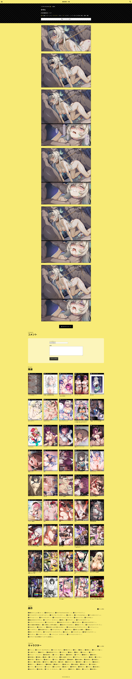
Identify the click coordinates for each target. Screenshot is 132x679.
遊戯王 (89, 629)
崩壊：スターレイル (47, 15)
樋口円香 (94, 669)
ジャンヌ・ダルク (58, 650)
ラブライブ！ (71, 620)
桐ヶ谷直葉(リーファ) (66, 657)
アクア (78, 654)
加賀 (92, 657)
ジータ (31, 666)
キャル (90, 666)
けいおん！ (42, 627)
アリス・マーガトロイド (52, 669)
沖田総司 (96, 659)
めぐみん (85, 652)
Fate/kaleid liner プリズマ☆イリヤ (77, 627)
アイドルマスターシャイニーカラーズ (63, 617)
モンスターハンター (43, 634)
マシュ (32, 650)
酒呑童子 (64, 659)
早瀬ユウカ (68, 650)
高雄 (46, 657)
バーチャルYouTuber (81, 615)
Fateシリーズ (79, 617)
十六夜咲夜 (93, 664)
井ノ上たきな (58, 666)
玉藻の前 (88, 659)
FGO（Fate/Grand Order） (64, 612)
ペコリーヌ (88, 662)
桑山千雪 (55, 662)
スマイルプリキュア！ (58, 629)
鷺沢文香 (94, 654)
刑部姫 (39, 657)
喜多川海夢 (80, 659)
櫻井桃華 (50, 664)
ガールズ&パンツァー (95, 615)
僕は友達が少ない (45, 629)
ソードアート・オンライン (52, 620)
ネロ (31, 662)
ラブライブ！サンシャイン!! (36, 622)
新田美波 (71, 654)
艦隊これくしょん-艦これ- (36, 612)
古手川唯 (41, 669)
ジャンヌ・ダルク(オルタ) (44, 650)
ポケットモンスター (46, 617)
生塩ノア (40, 659)
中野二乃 (82, 666)
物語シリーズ (81, 624)
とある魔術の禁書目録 (35, 624)
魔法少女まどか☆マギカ (35, 620)
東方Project (50, 612)
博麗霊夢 (71, 659)
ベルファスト (40, 666)
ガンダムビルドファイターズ (94, 624)
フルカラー (67, 15)
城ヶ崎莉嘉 (76, 664)
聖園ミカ (86, 654)
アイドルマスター (51, 622)
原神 (63, 620)
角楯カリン (58, 664)
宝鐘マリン (48, 659)
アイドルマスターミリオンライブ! (53, 632)
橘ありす (43, 652)
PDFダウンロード (67, 326)
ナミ (92, 652)
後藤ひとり (41, 664)
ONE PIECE (77, 622)
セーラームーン (93, 627)
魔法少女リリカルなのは (67, 624)
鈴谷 (63, 654)
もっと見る (101, 609)
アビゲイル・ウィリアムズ (81, 657)
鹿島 (82, 650)
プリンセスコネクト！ (84, 620)
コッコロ (99, 657)
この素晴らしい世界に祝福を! (51, 624)
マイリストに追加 (67, 19)
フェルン (49, 666)
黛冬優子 (80, 662)
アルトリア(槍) (98, 650)
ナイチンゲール (54, 657)
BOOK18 (66, 1)
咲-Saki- (67, 632)
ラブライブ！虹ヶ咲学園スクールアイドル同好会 (41, 636)
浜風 (71, 652)
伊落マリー (32, 664)
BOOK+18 (68, 677)
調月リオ (72, 669)
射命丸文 (97, 662)
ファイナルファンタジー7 (75, 634)
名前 (66, 341)
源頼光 (88, 650)
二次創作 (53, 6)
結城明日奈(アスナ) (53, 652)
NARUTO (69, 629)
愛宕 (78, 652)
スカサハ (64, 652)
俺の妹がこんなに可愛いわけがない (57, 627)
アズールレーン (33, 617)
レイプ (71, 15)
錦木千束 (32, 659)
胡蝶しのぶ (67, 664)
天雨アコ (47, 662)
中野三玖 (74, 666)
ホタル (60, 15)
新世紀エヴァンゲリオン (65, 622)
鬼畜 (87, 15)
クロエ (56, 659)
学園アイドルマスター (90, 632)
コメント (66, 345)
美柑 (79, 669)
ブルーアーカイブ (80, 612)
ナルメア (86, 669)
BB (76, 650)
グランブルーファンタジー (58, 615)
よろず (70, 615)
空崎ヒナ (67, 666)
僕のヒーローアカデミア (35, 632)
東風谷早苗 (48, 654)
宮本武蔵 (32, 657)
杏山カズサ (32, 669)
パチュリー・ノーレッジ (35, 654)
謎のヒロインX (71, 662)
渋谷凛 (62, 662)
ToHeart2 (32, 627)
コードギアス (33, 629)
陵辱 (85, 15)
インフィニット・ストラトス (58, 634)
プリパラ (32, 634)
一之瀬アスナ (33, 652)
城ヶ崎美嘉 (38, 662)
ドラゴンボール (77, 632)
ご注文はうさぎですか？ (90, 622)
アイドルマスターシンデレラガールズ (39, 615)
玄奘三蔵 (97, 666)
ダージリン (64, 669)
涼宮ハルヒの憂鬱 (80, 629)
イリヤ (56, 654)
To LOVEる (89, 617)
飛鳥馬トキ (85, 664)
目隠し (81, 15)
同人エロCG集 (77, 15)
